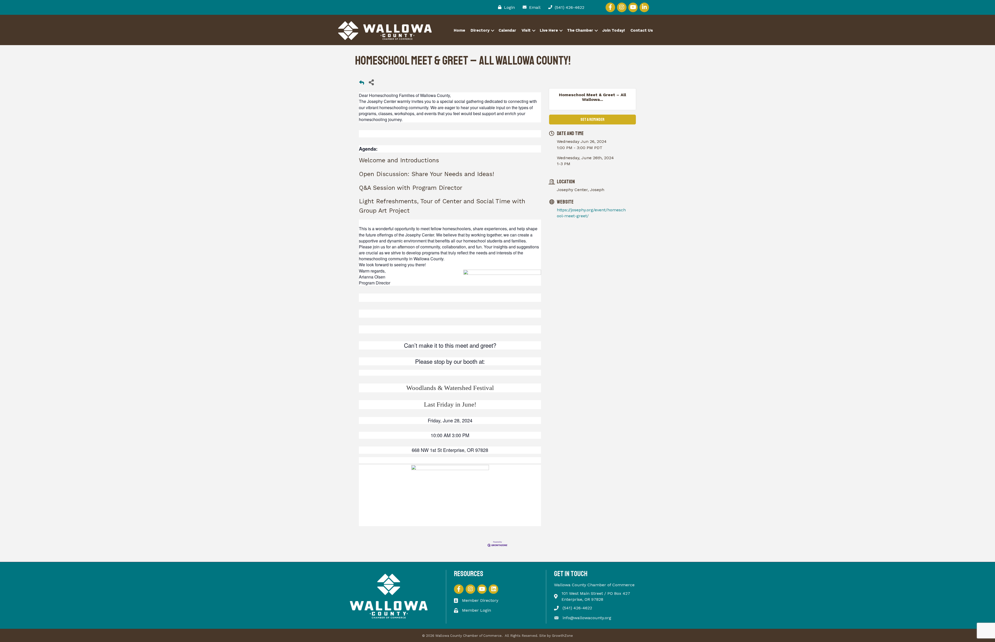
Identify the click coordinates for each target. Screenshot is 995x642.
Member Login (476, 610)
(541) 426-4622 (577, 607)
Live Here (549, 30)
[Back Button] (361, 83)
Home (459, 30)
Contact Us (641, 30)
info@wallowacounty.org (587, 617)
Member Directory (480, 600)
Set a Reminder (592, 119)
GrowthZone (562, 636)
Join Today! (613, 30)
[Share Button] (371, 82)
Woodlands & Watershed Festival (450, 387)
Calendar (507, 30)
